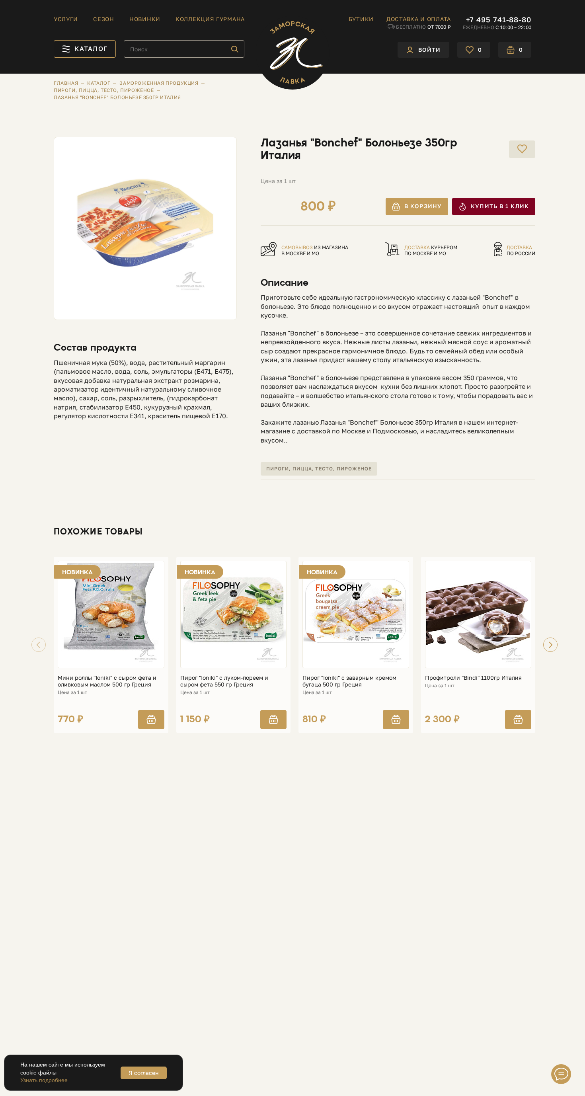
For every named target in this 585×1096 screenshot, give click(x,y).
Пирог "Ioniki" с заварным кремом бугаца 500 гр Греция (349, 681)
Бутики (361, 19)
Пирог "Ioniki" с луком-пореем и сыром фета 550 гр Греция (224, 681)
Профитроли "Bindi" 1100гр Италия (473, 678)
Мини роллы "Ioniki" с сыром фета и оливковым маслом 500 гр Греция (107, 681)
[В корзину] (151, 719)
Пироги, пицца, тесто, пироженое (319, 469)
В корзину (423, 206)
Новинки (144, 19)
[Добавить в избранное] (522, 149)
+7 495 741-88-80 (498, 19)
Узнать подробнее (44, 1080)
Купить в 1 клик (500, 206)
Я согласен (144, 1072)
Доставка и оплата (418, 19)
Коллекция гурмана (210, 19)
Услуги (66, 19)
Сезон (103, 19)
